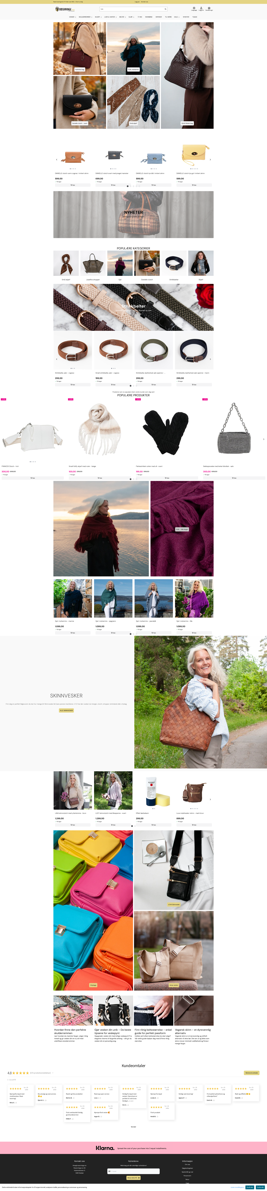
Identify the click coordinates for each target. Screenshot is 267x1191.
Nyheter (186, 17)
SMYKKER (159, 17)
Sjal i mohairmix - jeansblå (146, 621)
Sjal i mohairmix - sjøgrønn (106, 621)
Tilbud (194, 17)
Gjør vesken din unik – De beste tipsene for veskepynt (112, 1031)
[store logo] (64, 9)
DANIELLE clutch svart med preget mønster (112, 173)
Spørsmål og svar (187, 1172)
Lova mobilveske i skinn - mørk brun (190, 813)
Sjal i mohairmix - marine (64, 621)
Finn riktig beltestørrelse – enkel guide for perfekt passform (153, 1031)
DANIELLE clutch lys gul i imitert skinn (190, 173)
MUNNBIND (148, 17)
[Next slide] (210, 159)
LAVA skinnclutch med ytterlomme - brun (70, 813)
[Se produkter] (66, 263)
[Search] (165, 9)
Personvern (187, 1176)
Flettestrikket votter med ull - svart (149, 466)
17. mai (140, 17)
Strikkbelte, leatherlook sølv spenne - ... (150, 373)
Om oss (187, 1164)
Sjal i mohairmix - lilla (184, 621)
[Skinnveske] (200, 702)
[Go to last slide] (56, 159)
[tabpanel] (72, 159)
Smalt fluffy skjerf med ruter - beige (82, 466)
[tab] (128, 186)
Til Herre (168, 17)
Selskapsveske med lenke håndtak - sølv (218, 466)
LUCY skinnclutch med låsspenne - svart (111, 813)
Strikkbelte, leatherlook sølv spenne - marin (192, 373)
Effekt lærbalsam (142, 813)
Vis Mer (131, 1101)
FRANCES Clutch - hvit (10, 466)
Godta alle (260, 1187)
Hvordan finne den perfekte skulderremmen (70, 1031)
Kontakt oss (144, 2)
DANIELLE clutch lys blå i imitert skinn (150, 173)
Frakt (187, 1183)
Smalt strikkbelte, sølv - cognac (107, 373)
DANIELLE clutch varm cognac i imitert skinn (71, 173)
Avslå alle (250, 1187)
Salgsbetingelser (187, 1168)
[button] (53, 1073)
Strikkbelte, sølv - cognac (64, 373)
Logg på (137, 2)
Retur (187, 1179)
